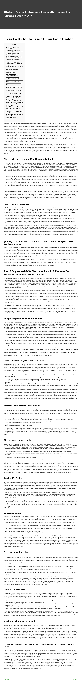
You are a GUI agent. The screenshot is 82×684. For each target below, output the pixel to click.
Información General (10, 72)
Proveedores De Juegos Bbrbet (13, 50)
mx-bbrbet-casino (10, 672)
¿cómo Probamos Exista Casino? (13, 100)
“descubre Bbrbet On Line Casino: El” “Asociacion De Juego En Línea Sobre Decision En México (14, 98)
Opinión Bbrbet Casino (11, 117)
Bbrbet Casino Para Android (12, 77)
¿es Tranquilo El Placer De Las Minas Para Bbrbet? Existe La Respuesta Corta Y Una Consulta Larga (14, 53)
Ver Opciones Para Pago (11, 74)
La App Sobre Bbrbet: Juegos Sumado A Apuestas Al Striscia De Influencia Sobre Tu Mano (15, 104)
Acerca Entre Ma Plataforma (12, 75)
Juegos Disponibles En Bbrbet (13, 62)
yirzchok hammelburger (10, 29)
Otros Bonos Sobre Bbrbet (12, 69)
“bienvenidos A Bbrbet (11, 89)
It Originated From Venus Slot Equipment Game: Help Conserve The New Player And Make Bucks (14, 80)
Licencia (8, 118)
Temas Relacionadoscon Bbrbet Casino (15, 106)
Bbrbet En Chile (9, 71)
